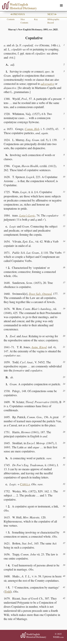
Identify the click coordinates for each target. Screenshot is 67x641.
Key (36, 19)
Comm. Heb (32, 129)
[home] (18, 6)
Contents (11, 19)
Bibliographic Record (53, 21)
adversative (47, 84)
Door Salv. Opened (40, 294)
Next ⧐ (52, 14)
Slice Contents (24, 21)
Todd (8, 591)
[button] (61, 5)
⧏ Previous (17, 14)
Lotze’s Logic (27, 215)
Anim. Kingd (39, 347)
